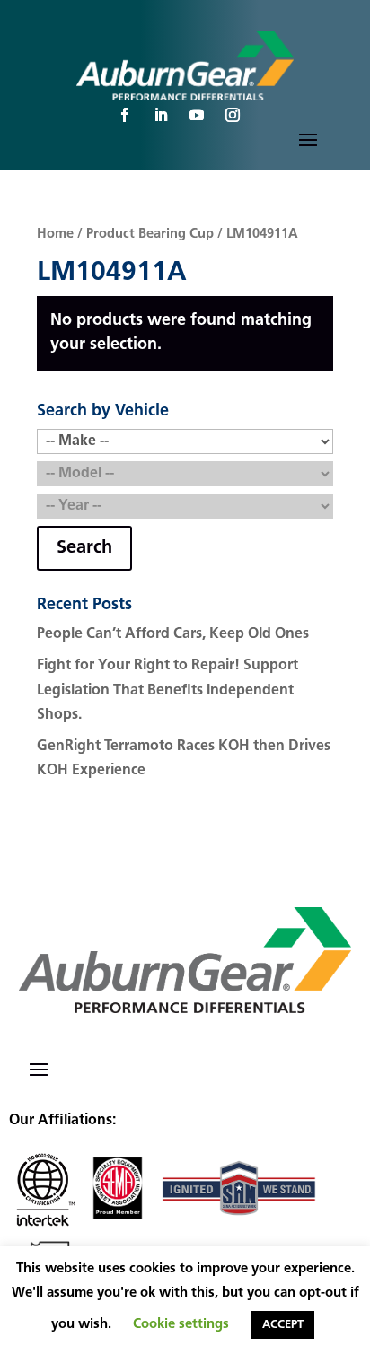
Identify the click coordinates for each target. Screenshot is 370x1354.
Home (55, 234)
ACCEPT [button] (283, 1325)
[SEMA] (117, 1225)
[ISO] (43, 1225)
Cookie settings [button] (181, 1325)
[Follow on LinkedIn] (160, 114)
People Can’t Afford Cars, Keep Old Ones (173, 634)
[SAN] (239, 1225)
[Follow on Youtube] (196, 114)
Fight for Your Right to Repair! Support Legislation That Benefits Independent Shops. (167, 690)
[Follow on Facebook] (124, 114)
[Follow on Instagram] (232, 114)
